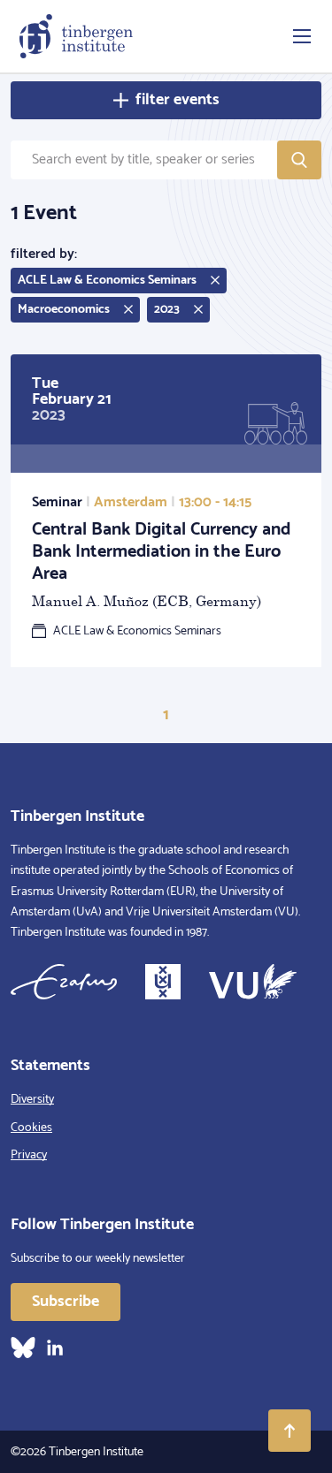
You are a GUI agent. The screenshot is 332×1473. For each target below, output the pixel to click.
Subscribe (65, 1301)
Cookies (31, 1128)
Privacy (29, 1155)
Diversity (32, 1100)
